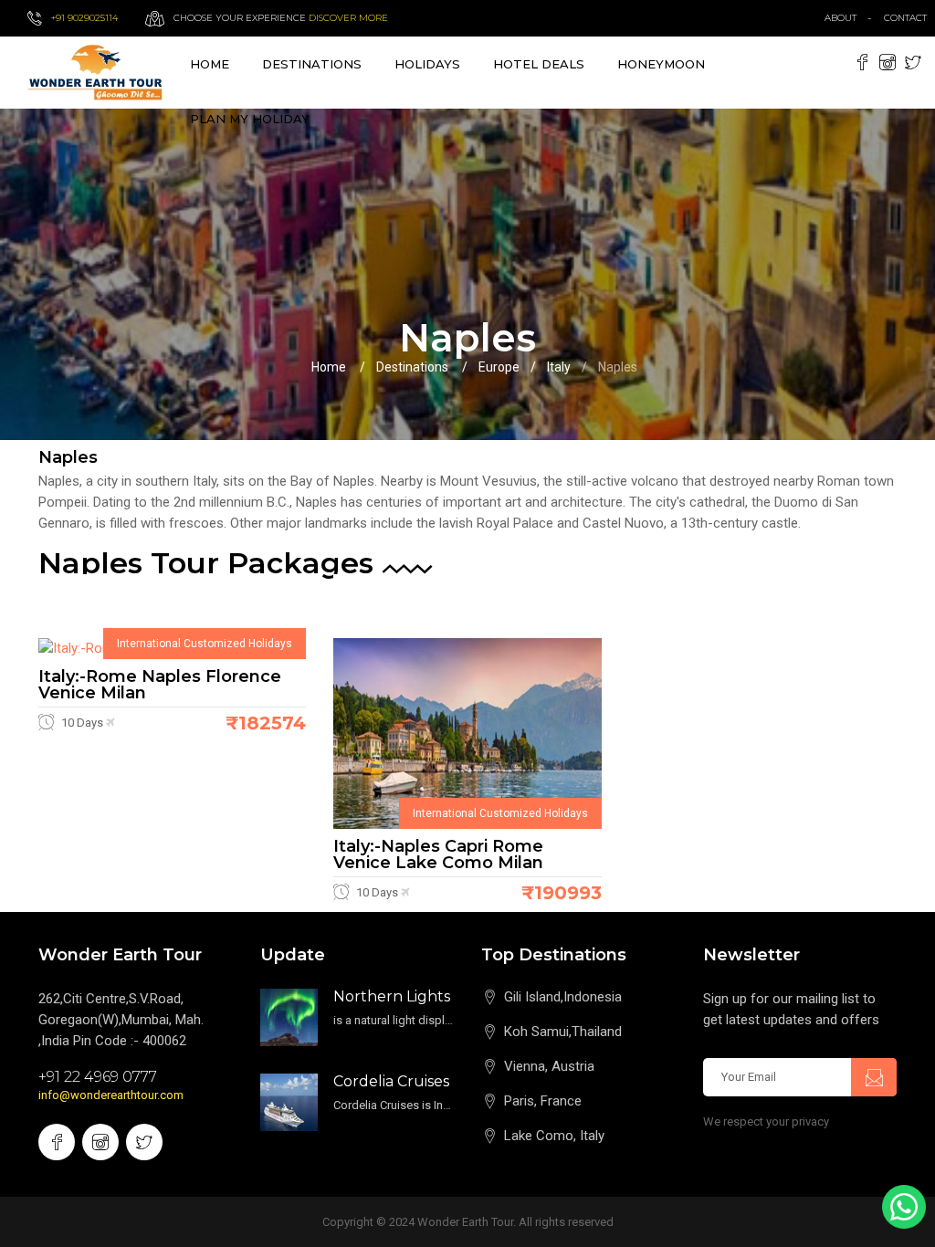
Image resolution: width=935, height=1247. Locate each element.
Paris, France (543, 1101)
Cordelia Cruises (391, 1081)
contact (909, 18)
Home (209, 64)
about (840, 18)
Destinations (412, 367)
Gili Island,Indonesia (563, 997)
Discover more (348, 18)
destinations (312, 64)
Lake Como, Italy (554, 1135)
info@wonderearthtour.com (111, 1095)
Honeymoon (661, 64)
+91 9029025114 (84, 18)
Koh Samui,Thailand (563, 1031)
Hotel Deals (538, 64)
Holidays (427, 64)
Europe (499, 367)
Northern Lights (391, 996)
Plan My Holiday (250, 118)
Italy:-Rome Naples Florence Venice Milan (159, 684)
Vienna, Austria (549, 1066)
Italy (559, 367)
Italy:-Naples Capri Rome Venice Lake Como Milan (438, 854)
